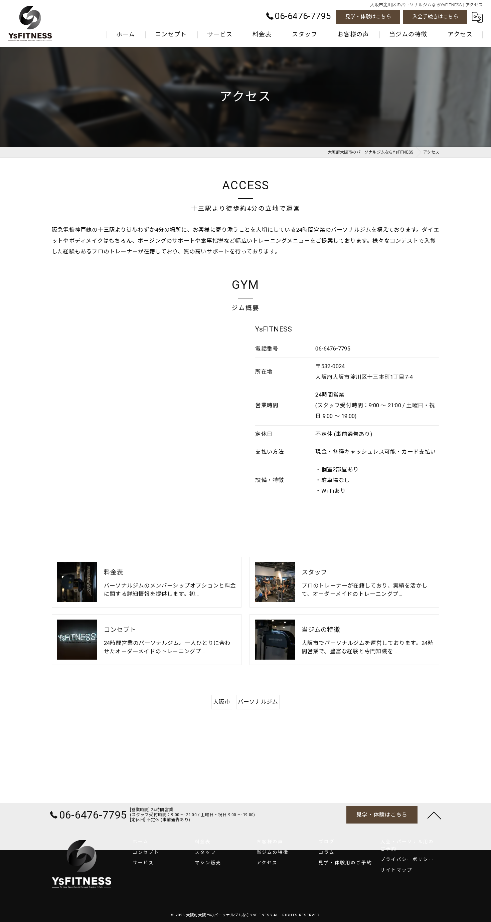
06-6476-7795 (332, 348)
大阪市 (221, 702)
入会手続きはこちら (435, 17)
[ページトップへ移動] (434, 815)
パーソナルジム (258, 702)
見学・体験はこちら (368, 17)
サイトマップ (396, 870)
